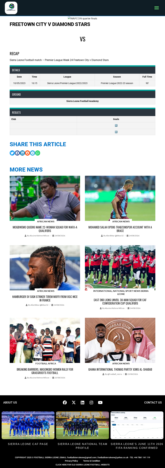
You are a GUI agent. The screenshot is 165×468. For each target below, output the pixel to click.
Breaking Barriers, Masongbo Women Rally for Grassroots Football (45, 371)
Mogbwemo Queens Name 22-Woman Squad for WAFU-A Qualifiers (45, 229)
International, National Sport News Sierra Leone (121, 293)
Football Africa (45, 363)
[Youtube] (100, 403)
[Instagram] (91, 403)
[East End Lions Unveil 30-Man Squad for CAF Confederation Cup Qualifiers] (120, 268)
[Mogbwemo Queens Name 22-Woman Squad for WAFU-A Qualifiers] (45, 198)
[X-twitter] (74, 403)
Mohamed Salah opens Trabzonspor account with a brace (120, 229)
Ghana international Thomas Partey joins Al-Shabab (120, 369)
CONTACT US (153, 402)
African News (45, 221)
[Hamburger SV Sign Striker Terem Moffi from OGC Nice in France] (45, 268)
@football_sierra (114, 374)
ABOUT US (10, 402)
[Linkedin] (82, 403)
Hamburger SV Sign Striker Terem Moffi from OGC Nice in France (45, 298)
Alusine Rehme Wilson (39, 235)
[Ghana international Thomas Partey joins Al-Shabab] (120, 340)
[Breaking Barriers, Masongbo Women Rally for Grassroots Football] (45, 340)
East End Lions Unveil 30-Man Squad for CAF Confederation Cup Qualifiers (120, 301)
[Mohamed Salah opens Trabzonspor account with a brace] (120, 198)
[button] (156, 8)
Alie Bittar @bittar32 (115, 235)
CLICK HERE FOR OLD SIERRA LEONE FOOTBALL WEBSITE (83, 464)
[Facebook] (65, 403)
